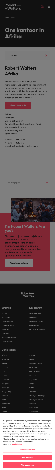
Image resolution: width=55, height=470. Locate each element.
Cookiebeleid (17, 444)
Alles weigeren (27, 457)
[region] (27, 441)
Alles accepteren (27, 465)
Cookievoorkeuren (27, 449)
